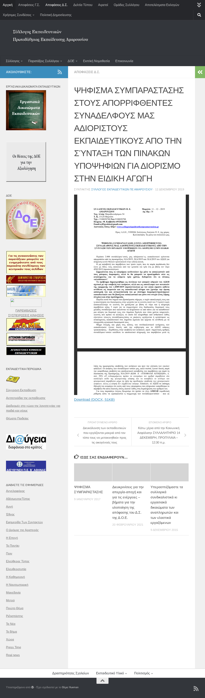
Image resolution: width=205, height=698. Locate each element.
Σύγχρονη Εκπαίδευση (21, 390)
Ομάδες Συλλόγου (126, 5)
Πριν (9, 553)
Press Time (13, 647)
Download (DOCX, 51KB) (94, 400)
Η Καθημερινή (15, 577)
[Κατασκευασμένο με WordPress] (32, 687)
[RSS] (59, 72)
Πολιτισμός (142, 673)
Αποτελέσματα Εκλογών (162, 5)
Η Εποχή (12, 537)
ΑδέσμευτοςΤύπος (18, 498)
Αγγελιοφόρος (15, 491)
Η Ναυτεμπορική (17, 584)
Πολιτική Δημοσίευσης (56, 15)
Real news (13, 655)
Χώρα (10, 639)
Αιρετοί (103, 5)
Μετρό (10, 600)
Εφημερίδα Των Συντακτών (24, 522)
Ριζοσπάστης (14, 616)
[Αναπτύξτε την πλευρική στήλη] (200, 72)
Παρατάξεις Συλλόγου (43, 61)
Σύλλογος (13, 61)
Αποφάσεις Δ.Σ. (56, 5)
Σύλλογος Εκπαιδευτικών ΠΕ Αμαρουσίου (122, 189)
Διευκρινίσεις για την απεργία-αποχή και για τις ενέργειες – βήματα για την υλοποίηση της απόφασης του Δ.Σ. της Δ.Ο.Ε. (128, 502)
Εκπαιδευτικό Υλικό (110, 673)
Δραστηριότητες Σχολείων (70, 673)
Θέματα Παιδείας (17, 418)
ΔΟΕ (71, 61)
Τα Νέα (10, 623)
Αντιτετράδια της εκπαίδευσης (25, 398)
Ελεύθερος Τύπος (17, 561)
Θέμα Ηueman (70, 687)
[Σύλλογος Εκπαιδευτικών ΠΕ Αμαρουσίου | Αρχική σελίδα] (51, 33)
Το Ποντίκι (12, 545)
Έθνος (10, 514)
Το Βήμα (11, 631)
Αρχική (8, 5)
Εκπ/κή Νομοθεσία (96, 61)
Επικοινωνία (124, 61)
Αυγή (9, 506)
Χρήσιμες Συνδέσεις (17, 15)
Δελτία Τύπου (82, 5)
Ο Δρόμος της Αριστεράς (22, 530)
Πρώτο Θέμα (14, 608)
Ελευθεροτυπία (16, 569)
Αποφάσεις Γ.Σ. (29, 5)
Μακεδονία (13, 592)
